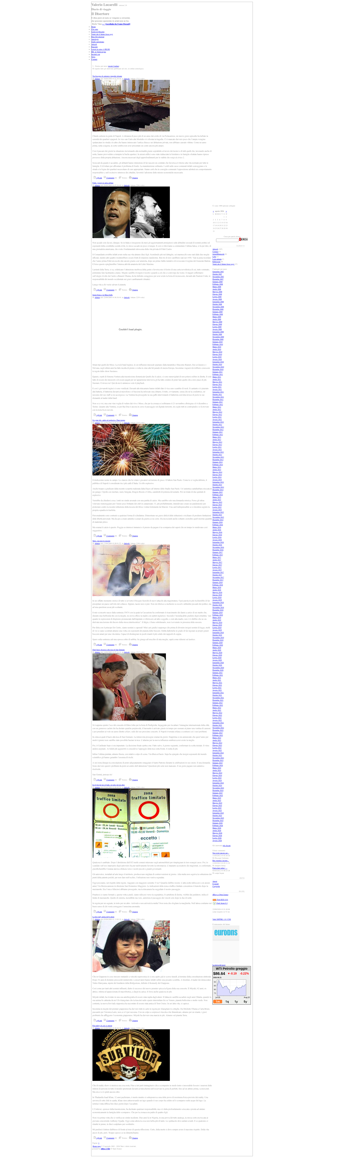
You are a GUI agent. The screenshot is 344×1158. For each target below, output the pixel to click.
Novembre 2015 (218, 517)
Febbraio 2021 (217, 675)
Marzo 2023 (216, 737)
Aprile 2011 (216, 379)
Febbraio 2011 (217, 374)
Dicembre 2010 (217, 369)
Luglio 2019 (216, 627)
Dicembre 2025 (217, 820)
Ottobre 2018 (217, 605)
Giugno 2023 (217, 745)
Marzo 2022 (216, 707)
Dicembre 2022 (217, 730)
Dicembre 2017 (217, 580)
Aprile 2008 (216, 289)
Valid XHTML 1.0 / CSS (221, 919)
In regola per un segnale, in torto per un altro (108, 785)
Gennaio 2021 (217, 672)
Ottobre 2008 (217, 304)
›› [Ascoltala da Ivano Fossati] (116, 23)
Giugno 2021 (217, 685)
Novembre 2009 (218, 336)
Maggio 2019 (217, 622)
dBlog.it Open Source (220, 894)
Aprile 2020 (216, 650)
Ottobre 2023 (217, 755)
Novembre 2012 (218, 427)
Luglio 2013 (216, 447)
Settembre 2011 (218, 392)
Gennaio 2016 (217, 522)
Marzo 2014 (216, 467)
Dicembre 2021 (217, 700)
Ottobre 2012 (217, 424)
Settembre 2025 (218, 813)
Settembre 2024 (218, 783)
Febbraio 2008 (217, 284)
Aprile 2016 (216, 529)
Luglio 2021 (216, 687)
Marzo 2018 (216, 587)
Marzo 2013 (216, 437)
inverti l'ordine (113, 66)
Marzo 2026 (216, 828)
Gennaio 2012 (217, 402)
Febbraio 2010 (217, 344)
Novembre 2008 (218, 306)
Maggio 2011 (217, 382)
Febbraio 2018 (217, 585)
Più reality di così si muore (102, 1025)
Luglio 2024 (216, 778)
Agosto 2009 (217, 329)
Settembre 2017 (218, 572)
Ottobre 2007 (217, 274)
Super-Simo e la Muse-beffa (102, 295)
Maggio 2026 (217, 833)
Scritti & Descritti (97, 31)
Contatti (94, 59)
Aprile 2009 (216, 319)
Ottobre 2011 (217, 394)
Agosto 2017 (217, 570)
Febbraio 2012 (217, 404)
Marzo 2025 (216, 798)
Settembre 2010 (218, 362)
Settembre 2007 (218, 271)
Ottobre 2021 (217, 695)
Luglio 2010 (216, 357)
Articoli (94, 44)
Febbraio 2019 (217, 615)
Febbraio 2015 (217, 494)
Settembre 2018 (218, 602)
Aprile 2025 (216, 800)
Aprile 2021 (216, 680)
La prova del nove (218, 965)
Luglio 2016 (216, 537)
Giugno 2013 (217, 444)
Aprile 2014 (216, 469)
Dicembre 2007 (217, 279)
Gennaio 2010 (217, 341)
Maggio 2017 (217, 562)
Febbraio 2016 (217, 524)
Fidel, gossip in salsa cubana (102, 183)
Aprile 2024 (216, 770)
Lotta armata (216, 259)
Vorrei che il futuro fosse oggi (102, 34)
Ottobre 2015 (217, 514)
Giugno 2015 (217, 504)
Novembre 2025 (218, 818)
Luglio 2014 (216, 477)
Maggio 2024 (217, 773)
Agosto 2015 (217, 509)
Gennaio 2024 (217, 762)
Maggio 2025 (217, 803)
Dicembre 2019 (217, 640)
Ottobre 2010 (217, 364)
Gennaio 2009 (217, 311)
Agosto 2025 (217, 810)
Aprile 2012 (216, 409)
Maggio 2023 (217, 742)
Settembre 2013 (218, 452)
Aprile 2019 (216, 620)
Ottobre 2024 (217, 785)
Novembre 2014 (218, 487)
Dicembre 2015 (217, 519)
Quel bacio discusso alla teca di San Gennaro (108, 649)
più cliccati (227, 845)
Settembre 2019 (218, 632)
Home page (97, 1146)
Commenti (110, 178)
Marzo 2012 (216, 407)
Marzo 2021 (216, 677)
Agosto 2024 (217, 780)
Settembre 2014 (218, 482)
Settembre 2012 (218, 422)
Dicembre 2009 (217, 339)
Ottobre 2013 (217, 454)
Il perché (215, 884)
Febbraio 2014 (217, 464)
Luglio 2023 (216, 747)
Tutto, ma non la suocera (101, 541)
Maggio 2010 (217, 351)
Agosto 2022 (217, 720)
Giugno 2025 (217, 805)
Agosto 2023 (217, 750)
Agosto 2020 (217, 660)
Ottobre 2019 (217, 635)
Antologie (95, 39)
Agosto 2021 (217, 690)
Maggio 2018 (217, 592)
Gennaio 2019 (217, 612)
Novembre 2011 (218, 397)
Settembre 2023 (218, 752)
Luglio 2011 (216, 387)
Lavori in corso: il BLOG (100, 49)
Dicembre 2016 (217, 549)
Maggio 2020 (217, 652)
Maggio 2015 (217, 502)
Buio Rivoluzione (97, 36)
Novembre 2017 (218, 577)
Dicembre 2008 (217, 309)
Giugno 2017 (217, 565)
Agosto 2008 (217, 299)
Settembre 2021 (218, 692)
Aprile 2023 (216, 740)
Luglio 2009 (216, 326)
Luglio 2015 (216, 507)
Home (93, 26)
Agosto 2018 (217, 600)
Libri (214, 256)
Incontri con (95, 54)
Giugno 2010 (217, 354)
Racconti (94, 46)
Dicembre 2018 (217, 610)
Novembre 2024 (218, 788)
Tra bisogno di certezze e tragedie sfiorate (107, 76)
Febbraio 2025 (217, 795)
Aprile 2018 (216, 590)
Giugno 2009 (217, 324)
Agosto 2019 (217, 630)
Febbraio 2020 (217, 645)
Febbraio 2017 (217, 554)
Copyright (216, 886)
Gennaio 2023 (217, 732)
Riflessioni (216, 261)
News (93, 56)
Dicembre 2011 (217, 399)
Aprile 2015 (216, 499)
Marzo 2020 (216, 647)
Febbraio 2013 (217, 434)
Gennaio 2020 (217, 642)
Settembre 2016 (218, 542)
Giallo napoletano (97, 41)
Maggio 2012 (217, 412)
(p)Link (99, 178)
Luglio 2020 (216, 657)
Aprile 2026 (216, 830)
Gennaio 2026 (217, 823)
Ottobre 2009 (217, 334)
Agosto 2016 (217, 539)
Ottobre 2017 (217, 575)
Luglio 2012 (216, 417)
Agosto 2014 (217, 479)
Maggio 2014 (217, 472)
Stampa (135, 178)
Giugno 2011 (217, 384)
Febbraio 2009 (217, 314)
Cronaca (215, 251)
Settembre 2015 (218, 512)
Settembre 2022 (218, 722)
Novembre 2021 (218, 697)
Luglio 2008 (216, 296)
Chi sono (94, 29)
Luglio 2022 (216, 717)
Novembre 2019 (218, 637)
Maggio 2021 (217, 682)
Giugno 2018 (217, 595)
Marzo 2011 (216, 377)
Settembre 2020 (218, 662)
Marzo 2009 (216, 316)
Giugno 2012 (217, 414)
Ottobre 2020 (217, 665)
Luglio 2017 (216, 567)
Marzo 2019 (216, 617)
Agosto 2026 (217, 840)
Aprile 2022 (216, 710)
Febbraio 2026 (217, 825)
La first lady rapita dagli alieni (103, 916)
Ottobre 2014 (217, 484)
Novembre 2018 (218, 607)
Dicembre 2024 (217, 790)
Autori (214, 881)
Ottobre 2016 (217, 544)
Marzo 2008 (216, 286)
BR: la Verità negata (98, 51)
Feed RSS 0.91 (222, 899)
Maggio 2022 (217, 712)
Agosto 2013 (217, 449)
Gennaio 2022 (217, 702)
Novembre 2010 (218, 367)
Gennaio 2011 (217, 372)
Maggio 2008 (217, 291)
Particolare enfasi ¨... (219, 868)
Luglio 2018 (216, 597)
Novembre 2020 (218, 667)
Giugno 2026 (217, 835)
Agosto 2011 (217, 389)
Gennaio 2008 (217, 281)
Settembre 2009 (218, 331)
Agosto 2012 (217, 419)
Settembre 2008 (218, 301)
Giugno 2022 (217, 715)
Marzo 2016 (216, 527)
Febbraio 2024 (217, 765)
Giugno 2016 (217, 534)
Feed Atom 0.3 (222, 903)
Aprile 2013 (216, 439)
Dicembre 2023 (217, 760)
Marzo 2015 (216, 497)
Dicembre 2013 (217, 459)
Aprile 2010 (216, 349)
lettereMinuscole (218, 254)
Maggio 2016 (217, 532)
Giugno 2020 (217, 655)
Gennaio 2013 (217, 432)
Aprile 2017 (216, 560)
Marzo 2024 (216, 768)
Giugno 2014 (217, 474)
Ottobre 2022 (217, 725)
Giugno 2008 (217, 294)
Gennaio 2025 (217, 793)
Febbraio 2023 (217, 735)
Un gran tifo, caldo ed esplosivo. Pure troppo (108, 420)
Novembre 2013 (218, 457)
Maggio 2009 (217, 321)
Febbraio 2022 (217, 705)
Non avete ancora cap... (220, 853)
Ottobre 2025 (217, 815)
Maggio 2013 (217, 442)
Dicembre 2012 (217, 429)
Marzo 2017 (216, 557)
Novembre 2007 (218, 276)
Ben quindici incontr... (220, 860)
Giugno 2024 (217, 775)
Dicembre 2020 (217, 670)
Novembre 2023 (218, 757)
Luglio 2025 (216, 808)
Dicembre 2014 (217, 489)
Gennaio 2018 (217, 582)
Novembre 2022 (218, 727)
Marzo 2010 (216, 346)
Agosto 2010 (217, 359)
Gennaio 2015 (217, 492)
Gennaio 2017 (217, 552)
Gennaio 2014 (217, 462)
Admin (97, 78)
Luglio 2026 (216, 838)
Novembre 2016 (218, 547)
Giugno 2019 (217, 625)
